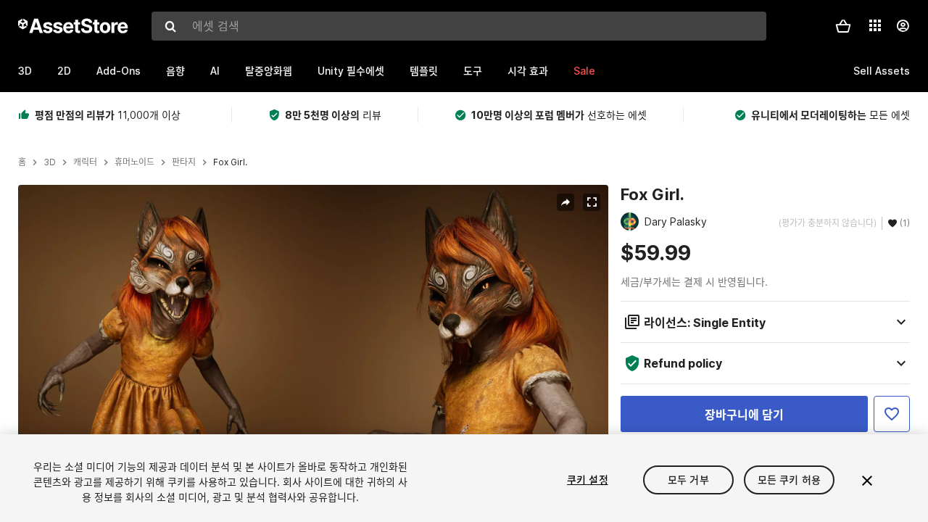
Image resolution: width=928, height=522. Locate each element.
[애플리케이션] (875, 25)
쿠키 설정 (587, 479)
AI (215, 71)
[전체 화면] (591, 202)
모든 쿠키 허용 (789, 479)
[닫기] (867, 481)
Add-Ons (118, 71)
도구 (472, 71)
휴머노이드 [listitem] (134, 162)
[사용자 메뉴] (902, 26)
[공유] (565, 202)
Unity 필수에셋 (351, 71)
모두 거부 (688, 479)
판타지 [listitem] (184, 162)
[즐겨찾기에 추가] (892, 414)
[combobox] (459, 26)
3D (25, 71)
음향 (175, 71)
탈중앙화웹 (268, 71)
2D (64, 71)
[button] (843, 26)
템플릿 (424, 71)
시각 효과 (528, 71)
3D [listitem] (50, 162)
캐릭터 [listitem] (85, 162)
